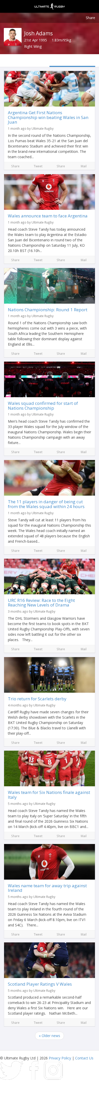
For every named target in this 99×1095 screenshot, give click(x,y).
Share (90, 17)
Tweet (38, 166)
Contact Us (84, 1058)
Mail (84, 166)
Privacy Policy (60, 1058)
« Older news (49, 1035)
